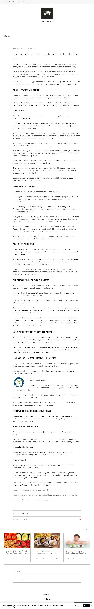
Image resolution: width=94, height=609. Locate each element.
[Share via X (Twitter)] (18, 513)
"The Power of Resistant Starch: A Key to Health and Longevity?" (46, 552)
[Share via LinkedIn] (23, 513)
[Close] (92, 606)
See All (88, 529)
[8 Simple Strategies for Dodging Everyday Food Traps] (77, 540)
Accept (86, 606)
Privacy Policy (11, 607)
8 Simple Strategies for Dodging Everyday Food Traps (76, 552)
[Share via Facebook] (14, 513)
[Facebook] (44, 599)
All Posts (7, 36)
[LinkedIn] (47, 599)
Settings (77, 606)
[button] (88, 36)
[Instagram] (50, 599)
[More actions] (80, 49)
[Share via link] (27, 513)
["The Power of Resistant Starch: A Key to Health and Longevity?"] (47, 540)
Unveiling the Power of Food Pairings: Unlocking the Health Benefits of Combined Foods (17, 552)
